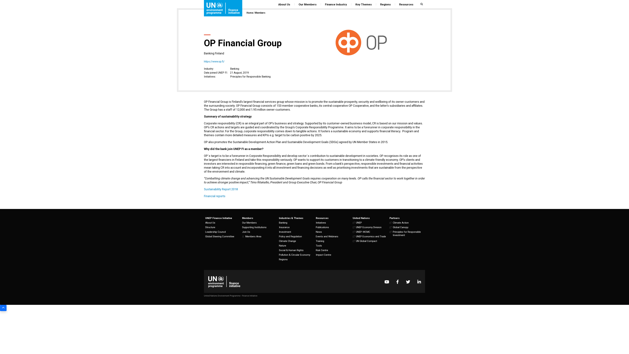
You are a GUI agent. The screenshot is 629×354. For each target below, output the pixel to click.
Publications (322, 227)
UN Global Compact (366, 241)
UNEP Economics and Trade (371, 236)
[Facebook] (397, 282)
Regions (385, 4)
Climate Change (287, 241)
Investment (285, 231)
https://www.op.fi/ (214, 61)
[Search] (421, 4)
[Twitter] (408, 282)
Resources (406, 4)
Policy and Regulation (290, 236)
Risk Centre (322, 250)
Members (260, 12)
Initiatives (321, 222)
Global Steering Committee (219, 236)
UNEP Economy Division (368, 227)
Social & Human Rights (291, 250)
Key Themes (363, 4)
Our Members (307, 4)
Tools (319, 245)
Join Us (246, 231)
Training (320, 241)
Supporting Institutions (254, 227)
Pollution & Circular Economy (294, 254)
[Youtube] (386, 282)
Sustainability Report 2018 (221, 189)
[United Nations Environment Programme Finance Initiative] (224, 282)
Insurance (284, 227)
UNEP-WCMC (363, 231)
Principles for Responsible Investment (407, 233)
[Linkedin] (419, 282)
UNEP (359, 222)
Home (250, 12)
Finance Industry (336, 4)
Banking (283, 222)
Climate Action (401, 222)
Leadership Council (215, 231)
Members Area (253, 236)
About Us (284, 4)
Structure (210, 227)
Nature (282, 245)
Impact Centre (323, 254)
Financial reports (214, 196)
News (319, 231)
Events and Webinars (327, 236)
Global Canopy (400, 227)
